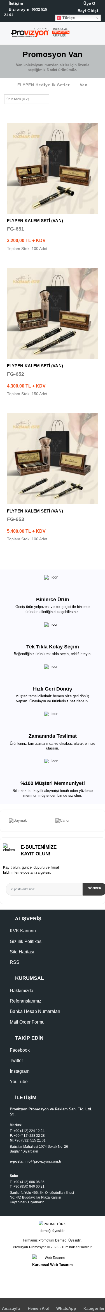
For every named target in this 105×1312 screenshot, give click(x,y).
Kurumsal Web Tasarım (52, 1265)
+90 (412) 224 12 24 (29, 1131)
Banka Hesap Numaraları (35, 1011)
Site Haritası (22, 951)
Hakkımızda (21, 990)
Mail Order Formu (27, 1022)
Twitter (16, 1060)
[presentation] (3, 821)
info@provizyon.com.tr (43, 1161)
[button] (100, 34)
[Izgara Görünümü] (55, 98)
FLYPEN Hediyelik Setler (43, 85)
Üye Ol (89, 3)
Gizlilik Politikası (26, 941)
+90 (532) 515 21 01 (30, 1140)
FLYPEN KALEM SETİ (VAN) (35, 220)
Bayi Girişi (87, 10)
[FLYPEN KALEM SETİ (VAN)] (52, 168)
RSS (14, 962)
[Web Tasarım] (52, 1257)
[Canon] (76, 820)
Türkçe (68, 18)
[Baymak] (29, 820)
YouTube (19, 1081)
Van (84, 85)
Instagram (19, 1071)
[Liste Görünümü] (64, 98)
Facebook (20, 1050)
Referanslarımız (25, 1001)
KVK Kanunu (23, 930)
